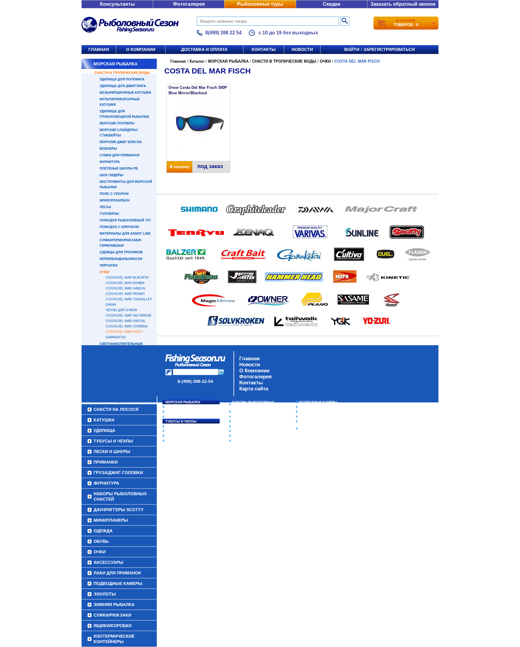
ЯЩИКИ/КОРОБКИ (314, 421)
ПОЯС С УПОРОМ (114, 193)
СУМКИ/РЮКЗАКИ (313, 416)
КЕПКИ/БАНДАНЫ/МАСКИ (121, 259)
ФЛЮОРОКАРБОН (115, 200)
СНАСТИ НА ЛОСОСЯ (183, 407)
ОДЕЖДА (239, 421)
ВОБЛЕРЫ (108, 148)
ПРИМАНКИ (175, 431)
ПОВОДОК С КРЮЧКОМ (119, 227)
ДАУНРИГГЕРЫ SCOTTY (251, 412)
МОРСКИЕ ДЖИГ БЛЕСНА (121, 142)
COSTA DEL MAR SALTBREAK (128, 315)
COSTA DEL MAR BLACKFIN (127, 277)
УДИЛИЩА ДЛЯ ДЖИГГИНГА (123, 86)
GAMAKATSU (116, 337)
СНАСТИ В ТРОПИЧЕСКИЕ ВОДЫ (122, 72)
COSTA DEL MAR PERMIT (125, 293)
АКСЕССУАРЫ (243, 436)
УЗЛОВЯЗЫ (109, 213)
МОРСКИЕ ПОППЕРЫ (117, 123)
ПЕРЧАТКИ (108, 265)
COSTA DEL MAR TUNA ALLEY (129, 299)
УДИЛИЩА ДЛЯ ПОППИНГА (122, 79)
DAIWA (111, 304)
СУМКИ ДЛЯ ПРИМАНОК (120, 155)
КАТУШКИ (174, 412)
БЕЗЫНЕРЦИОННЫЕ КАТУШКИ (125, 92)
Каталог (197, 61)
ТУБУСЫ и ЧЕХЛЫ (181, 421)
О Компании (254, 371)
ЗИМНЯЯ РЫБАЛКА (315, 412)
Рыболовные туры (260, 4)
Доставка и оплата (204, 49)
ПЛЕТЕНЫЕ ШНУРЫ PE (119, 168)
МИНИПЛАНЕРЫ (245, 416)
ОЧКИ (104, 272)
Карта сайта (253, 389)
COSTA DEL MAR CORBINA (127, 326)
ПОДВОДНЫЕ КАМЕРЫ (318, 402)
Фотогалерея (189, 4)
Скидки (331, 4)
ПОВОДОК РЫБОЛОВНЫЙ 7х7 (125, 220)
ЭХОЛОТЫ (308, 407)
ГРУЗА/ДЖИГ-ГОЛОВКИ (185, 436)
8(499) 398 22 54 (223, 32)
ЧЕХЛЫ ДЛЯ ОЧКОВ (121, 310)
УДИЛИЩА (174, 416)
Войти (351, 49)
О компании (140, 49)
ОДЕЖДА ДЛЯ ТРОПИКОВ (121, 252)
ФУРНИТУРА (110, 162)
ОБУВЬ (238, 426)
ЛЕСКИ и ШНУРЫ (180, 426)
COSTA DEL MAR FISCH (124, 331)
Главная (98, 49)
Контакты (264, 49)
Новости (302, 49)
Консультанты (117, 4)
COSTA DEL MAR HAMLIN (125, 288)
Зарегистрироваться (389, 49)
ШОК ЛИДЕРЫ (111, 175)
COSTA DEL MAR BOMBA (125, 283)
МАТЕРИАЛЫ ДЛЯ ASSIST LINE (125, 233)
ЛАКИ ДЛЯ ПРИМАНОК (251, 440)
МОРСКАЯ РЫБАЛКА (116, 63)
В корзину (179, 166)
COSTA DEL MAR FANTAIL (126, 321)
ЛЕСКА (105, 207)
